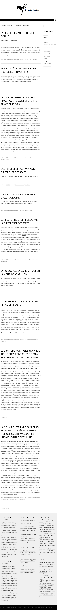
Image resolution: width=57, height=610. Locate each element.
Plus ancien (5, 508)
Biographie (45, 39)
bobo (45, 522)
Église (44, 552)
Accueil (3, 20)
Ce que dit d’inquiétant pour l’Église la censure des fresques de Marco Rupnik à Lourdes (28, 530)
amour (16, 292)
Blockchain (41, 564)
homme (29, 59)
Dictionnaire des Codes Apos (49, 44)
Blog (19, 20)
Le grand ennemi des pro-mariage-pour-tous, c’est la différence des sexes (19, 100)
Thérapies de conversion (43, 550)
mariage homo (35, 259)
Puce (46, 548)
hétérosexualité (28, 157)
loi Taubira (27, 210)
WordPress (18, 607)
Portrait (26, 20)
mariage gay (27, 339)
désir (16, 416)
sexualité (53, 548)
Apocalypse (52, 520)
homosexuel (46, 537)
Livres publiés (46, 61)
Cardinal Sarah (44, 523)
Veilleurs (40, 552)
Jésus (51, 539)
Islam (49, 539)
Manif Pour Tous (43, 543)
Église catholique (49, 552)
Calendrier (45, 42)
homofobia (49, 531)
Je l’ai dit (8, 59)
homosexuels (53, 537)
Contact (45, 20)
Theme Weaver (38, 607)
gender (49, 529)
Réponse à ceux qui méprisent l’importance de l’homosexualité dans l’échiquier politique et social (28, 540)
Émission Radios (47, 51)
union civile (51, 550)
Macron (52, 541)
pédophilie (49, 548)
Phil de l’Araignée (47, 63)
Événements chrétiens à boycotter (27, 526)
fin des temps (46, 527)
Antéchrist (45, 520)
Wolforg (54, 607)
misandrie (17, 499)
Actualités (12, 20)
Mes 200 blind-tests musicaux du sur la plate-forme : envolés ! (28, 522)
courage (47, 525)
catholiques (50, 523)
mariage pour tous (36, 416)
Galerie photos (46, 56)
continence (42, 525)
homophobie (27, 88)
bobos (48, 522)
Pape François (47, 547)
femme (26, 59)
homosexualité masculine (8, 499)
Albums (45, 37)
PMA (44, 548)
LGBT (43, 541)
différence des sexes (19, 59)
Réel (2, 261)
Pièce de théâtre (47, 65)
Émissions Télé (46, 53)
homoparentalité (28, 259)
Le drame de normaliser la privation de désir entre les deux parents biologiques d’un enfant (20, 354)
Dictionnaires (36, 20)
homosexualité (28, 497)
